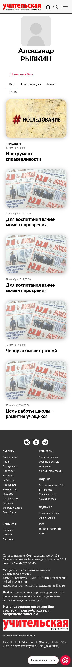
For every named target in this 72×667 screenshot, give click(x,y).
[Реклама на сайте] (65, 660)
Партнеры (8, 539)
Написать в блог (22, 74)
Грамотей (8, 494)
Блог (42, 533)
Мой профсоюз (47, 494)
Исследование (13, 143)
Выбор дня (9, 480)
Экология (8, 475)
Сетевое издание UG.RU (52, 485)
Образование (10, 457)
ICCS (42, 524)
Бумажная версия (49, 513)
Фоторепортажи (50, 529)
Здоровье (8, 503)
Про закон (8, 471)
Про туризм (9, 484)
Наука (6, 461)
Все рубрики (9, 512)
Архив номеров (47, 499)
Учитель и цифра (12, 507)
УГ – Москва (45, 489)
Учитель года (10, 489)
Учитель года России (50, 471)
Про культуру (10, 466)
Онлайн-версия (47, 517)
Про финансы (10, 498)
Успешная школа (48, 457)
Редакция (8, 530)
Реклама (7, 534)
